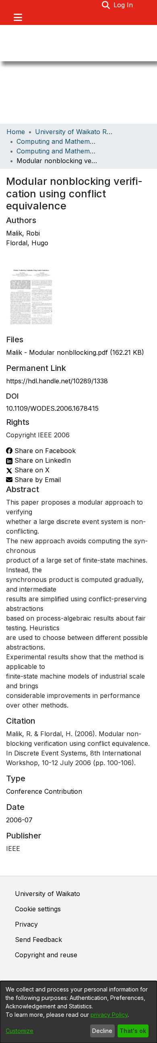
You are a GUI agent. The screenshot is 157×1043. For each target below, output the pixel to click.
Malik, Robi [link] (23, 233)
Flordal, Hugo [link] (27, 243)
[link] (75, 352)
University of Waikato (47, 894)
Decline (102, 1030)
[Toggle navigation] (17, 17)
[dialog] (78, 1012)
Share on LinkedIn (41, 460)
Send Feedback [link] (38, 939)
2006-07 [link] (19, 820)
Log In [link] (124, 5)
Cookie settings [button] (38, 909)
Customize (19, 1030)
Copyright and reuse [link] (46, 955)
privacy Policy (109, 1014)
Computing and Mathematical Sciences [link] (57, 141)
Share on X (31, 470)
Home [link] (15, 132)
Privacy (26, 924)
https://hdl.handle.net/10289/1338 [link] (57, 381)
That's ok (133, 1030)
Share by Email (36, 480)
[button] (106, 5)
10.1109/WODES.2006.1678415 (52, 408)
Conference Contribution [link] (44, 791)
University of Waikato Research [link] (75, 132)
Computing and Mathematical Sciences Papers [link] (57, 151)
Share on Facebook (44, 451)
